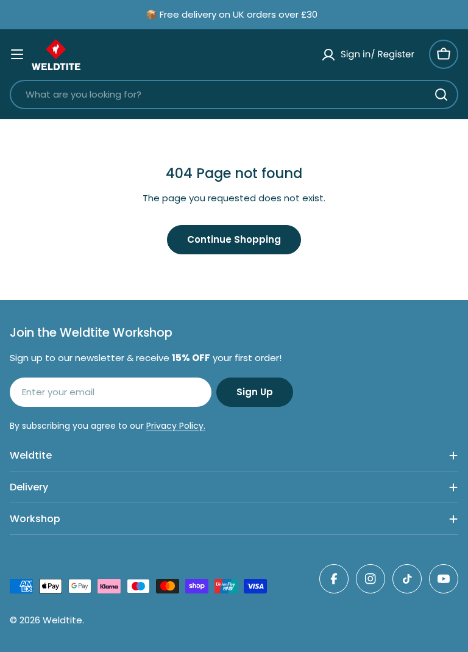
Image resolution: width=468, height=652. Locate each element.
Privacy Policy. (175, 426)
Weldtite (62, 620)
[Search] (441, 94)
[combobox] (234, 94)
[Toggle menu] (17, 54)
